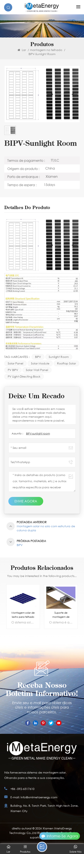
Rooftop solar (66, 363)
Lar (23, 50)
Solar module (40, 363)
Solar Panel (15, 363)
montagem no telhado (46, 50)
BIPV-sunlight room (38, 433)
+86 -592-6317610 (22, 789)
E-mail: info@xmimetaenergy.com (33, 797)
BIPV (38, 357)
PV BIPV (13, 370)
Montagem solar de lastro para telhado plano (23, 615)
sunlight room (59, 357)
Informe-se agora (62, 836)
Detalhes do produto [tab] (27, 207)
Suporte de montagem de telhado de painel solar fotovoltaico (61, 615)
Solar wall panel (37, 370)
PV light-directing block (24, 376)
